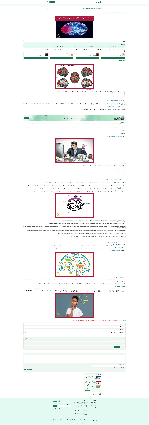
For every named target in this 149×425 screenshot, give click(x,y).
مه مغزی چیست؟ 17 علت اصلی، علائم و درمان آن (115, 250)
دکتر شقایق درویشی (119, 53)
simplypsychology (114, 343)
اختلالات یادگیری (122, 291)
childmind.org (103, 343)
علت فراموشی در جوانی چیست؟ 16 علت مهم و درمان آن (113, 136)
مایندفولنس (124, 233)
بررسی (125, 248)
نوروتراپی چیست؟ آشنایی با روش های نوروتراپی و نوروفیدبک (113, 179)
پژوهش (125, 245)
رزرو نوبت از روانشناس (81, 5)
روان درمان (94, 400)
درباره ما (71, 5)
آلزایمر (119, 283)
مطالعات (103, 236)
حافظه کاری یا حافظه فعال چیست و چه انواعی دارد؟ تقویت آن (89, 8)
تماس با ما (67, 5)
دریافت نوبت (26, 118)
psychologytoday (119, 343)
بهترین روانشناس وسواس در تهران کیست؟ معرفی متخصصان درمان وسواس (90, 386)
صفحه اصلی (99, 8)
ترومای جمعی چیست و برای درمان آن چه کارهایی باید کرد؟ (80, 411)
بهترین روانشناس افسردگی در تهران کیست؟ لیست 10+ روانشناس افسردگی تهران (91, 377)
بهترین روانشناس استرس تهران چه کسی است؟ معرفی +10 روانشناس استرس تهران (90, 382)
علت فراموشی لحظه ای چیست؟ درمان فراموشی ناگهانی (113, 284)
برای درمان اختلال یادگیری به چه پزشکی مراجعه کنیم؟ (114, 318)
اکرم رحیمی (43, 53)
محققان (125, 91)
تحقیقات (95, 233)
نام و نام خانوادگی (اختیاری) (122, 364)
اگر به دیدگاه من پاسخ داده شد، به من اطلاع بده (118, 367)
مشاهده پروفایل (113, 58)
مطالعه (92, 248)
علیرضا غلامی (94, 53)
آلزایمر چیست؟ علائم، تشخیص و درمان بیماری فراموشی (113, 106)
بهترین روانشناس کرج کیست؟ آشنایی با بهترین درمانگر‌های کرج (81, 414)
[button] (30, 339)
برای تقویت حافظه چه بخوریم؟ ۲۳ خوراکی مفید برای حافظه (113, 242)
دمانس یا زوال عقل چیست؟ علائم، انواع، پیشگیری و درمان (113, 100)
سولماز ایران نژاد (68, 53)
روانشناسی (94, 380)
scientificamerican (108, 343)
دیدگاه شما (123, 354)
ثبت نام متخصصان (75, 5)
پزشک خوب (124, 320)
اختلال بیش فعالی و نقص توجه (110, 279)
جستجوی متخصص (87, 5)
